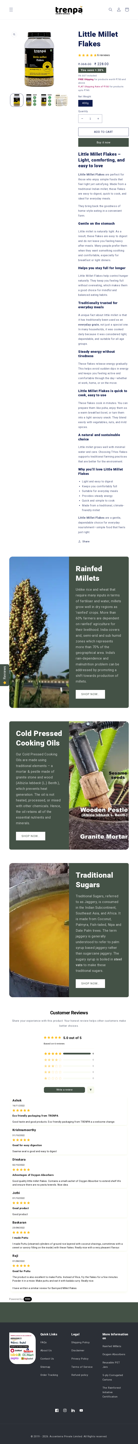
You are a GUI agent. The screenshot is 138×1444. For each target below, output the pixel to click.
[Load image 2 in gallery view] (31, 100)
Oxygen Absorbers (114, 1354)
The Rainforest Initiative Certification (111, 1392)
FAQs (43, 1342)
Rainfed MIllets (111, 1346)
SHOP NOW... (90, 694)
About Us (46, 1350)
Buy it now (104, 142)
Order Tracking (49, 1375)
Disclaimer (77, 1350)
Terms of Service (82, 1366)
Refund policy (79, 1375)
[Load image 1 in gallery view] (16, 100)
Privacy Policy (79, 1358)
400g (85, 103)
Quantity (83, 111)
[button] (11, 10)
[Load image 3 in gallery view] (46, 100)
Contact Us (47, 1358)
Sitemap (45, 1366)
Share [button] (86, 541)
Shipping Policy (80, 1342)
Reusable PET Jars (111, 1365)
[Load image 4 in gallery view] (61, 100)
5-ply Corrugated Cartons (112, 1377)
